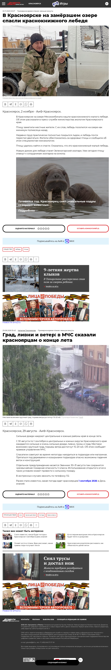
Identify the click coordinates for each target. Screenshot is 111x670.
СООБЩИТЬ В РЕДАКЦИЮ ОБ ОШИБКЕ (71, 619)
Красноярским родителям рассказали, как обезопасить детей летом (85, 544)
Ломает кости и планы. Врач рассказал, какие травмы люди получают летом (33, 544)
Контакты (25, 619)
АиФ (81, 417)
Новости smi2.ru (12, 322)
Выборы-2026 (48, 619)
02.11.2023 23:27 (9, 11)
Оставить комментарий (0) (88, 228)
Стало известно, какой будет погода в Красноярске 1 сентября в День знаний (30, 536)
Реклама (36, 619)
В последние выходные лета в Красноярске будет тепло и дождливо (85, 536)
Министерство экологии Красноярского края (22, 98)
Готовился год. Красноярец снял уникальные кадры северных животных (57, 203)
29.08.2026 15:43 (9, 330)
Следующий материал (57, 662)
